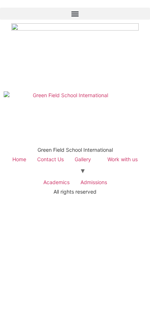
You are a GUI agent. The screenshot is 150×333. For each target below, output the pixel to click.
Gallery (83, 159)
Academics (56, 182)
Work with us (122, 159)
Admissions (93, 182)
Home (19, 159)
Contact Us (50, 159)
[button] (75, 14)
